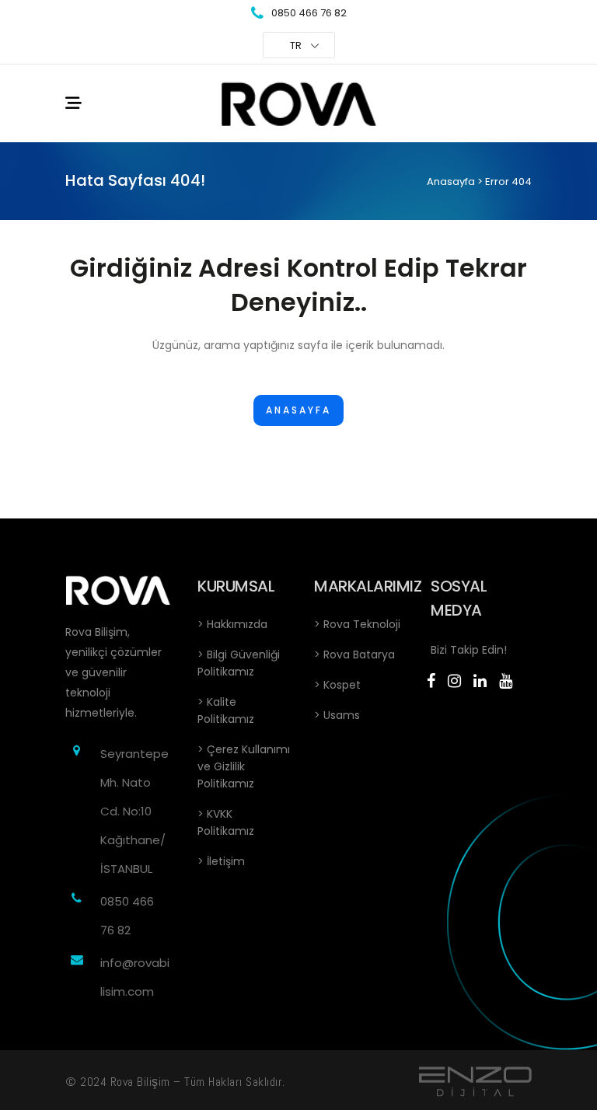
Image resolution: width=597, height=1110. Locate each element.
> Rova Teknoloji (357, 624)
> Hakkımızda (232, 624)
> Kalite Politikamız (225, 710)
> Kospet (337, 685)
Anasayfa (451, 181)
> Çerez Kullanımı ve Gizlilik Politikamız (243, 766)
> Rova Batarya (354, 654)
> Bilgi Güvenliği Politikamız (238, 663)
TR (296, 45)
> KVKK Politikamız (225, 822)
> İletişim (221, 861)
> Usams (337, 715)
